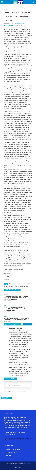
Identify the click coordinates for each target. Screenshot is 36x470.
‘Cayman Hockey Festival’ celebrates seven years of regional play (15, 309)
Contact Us (9, 458)
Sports (6, 10)
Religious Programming (13, 449)
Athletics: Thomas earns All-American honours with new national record (16, 297)
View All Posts (27, 324)
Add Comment (20, 23)
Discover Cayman (11, 452)
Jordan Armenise (9, 25)
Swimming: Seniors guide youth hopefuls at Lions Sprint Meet (16, 319)
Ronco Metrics (27, 463)
